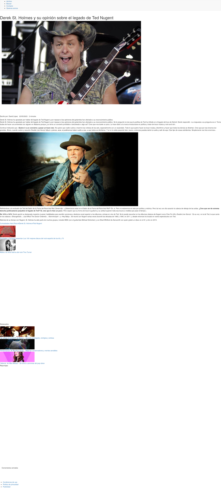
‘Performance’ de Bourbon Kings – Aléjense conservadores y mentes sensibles (28, 350)
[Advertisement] (56, 109)
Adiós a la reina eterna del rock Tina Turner (16, 252)
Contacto (9, 6)
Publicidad (6, 487)
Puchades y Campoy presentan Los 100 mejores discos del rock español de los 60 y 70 (32, 238)
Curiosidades (5, 223)
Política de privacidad (10, 484)
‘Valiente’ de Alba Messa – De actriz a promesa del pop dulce (22, 363)
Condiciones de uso (10, 482)
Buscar (9, 3)
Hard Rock (14, 223)
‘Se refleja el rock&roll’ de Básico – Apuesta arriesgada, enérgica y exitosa (27, 338)
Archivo (9, 1)
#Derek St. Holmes (25, 223)
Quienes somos (12, 8)
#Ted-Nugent (37, 223)
